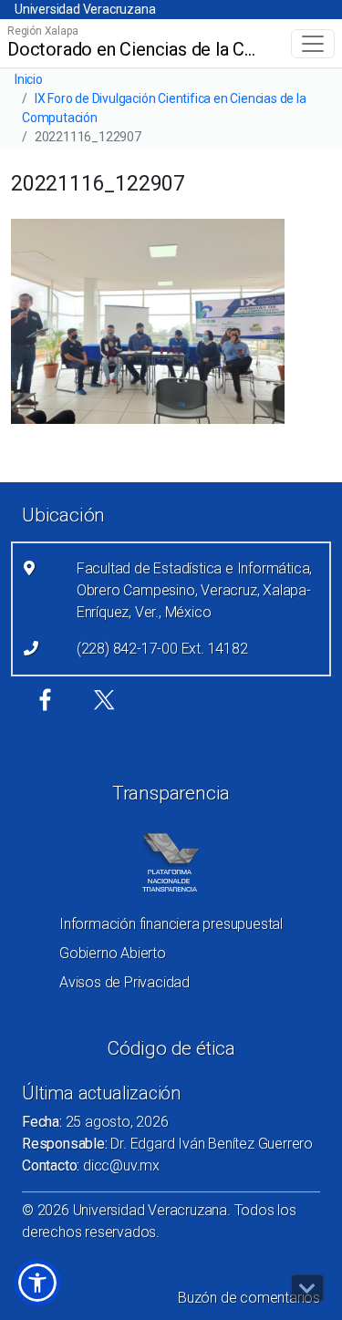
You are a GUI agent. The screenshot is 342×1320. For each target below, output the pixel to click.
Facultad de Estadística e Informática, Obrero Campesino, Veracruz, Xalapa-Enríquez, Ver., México (194, 590)
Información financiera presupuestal (171, 924)
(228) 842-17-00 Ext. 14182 (162, 648)
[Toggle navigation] (313, 43)
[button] (37, 1282)
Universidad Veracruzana (85, 9)
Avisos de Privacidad (124, 982)
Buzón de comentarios (249, 1297)
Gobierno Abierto (112, 953)
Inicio (29, 79)
